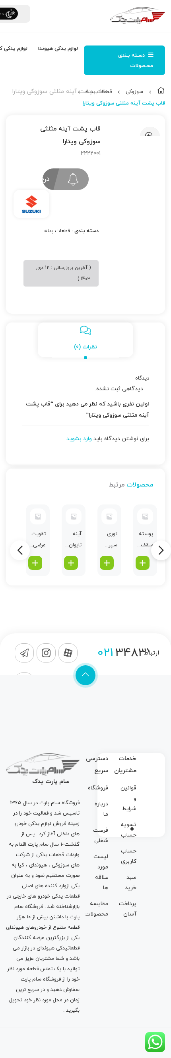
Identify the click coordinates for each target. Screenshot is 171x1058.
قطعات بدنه (57, 231)
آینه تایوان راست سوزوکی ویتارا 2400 (73, 540)
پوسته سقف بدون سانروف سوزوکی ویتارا (144, 540)
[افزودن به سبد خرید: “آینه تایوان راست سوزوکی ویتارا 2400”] (71, 563)
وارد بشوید (79, 439)
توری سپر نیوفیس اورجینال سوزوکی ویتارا (108, 540)
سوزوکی (134, 91)
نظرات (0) (85, 347)
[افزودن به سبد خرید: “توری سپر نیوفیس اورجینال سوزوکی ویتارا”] (107, 563)
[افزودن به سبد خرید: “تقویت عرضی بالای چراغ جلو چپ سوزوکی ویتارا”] (35, 563)
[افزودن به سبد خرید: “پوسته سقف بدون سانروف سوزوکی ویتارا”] (143, 563)
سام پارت (49, 803)
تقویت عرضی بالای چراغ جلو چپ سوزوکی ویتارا (37, 540)
